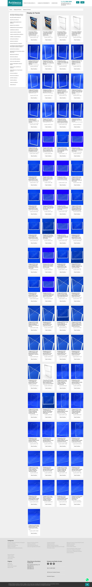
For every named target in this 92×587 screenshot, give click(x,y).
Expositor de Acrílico (14, 49)
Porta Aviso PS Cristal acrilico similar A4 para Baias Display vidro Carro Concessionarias (48, 382)
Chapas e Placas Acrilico (15, 36)
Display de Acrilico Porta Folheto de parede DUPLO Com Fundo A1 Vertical (33, 382)
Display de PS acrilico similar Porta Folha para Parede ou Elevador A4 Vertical (77, 91)
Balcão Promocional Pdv (15, 17)
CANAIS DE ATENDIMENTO (44, 3)
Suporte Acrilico (13, 77)
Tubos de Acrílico (14, 82)
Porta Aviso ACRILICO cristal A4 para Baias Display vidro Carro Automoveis (76, 33)
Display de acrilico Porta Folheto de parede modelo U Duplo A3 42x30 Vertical (48, 440)
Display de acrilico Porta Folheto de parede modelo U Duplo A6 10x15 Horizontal (48, 469)
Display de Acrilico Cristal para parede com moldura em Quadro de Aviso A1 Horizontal (48, 295)
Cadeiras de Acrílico (14, 29)
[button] (87, 584)
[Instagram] (51, 564)
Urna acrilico (13, 84)
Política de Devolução (12, 566)
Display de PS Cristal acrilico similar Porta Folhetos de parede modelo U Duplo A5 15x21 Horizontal (62, 469)
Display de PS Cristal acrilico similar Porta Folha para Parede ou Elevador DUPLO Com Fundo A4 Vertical (76, 324)
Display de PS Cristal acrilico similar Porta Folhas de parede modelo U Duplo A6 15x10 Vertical (62, 382)
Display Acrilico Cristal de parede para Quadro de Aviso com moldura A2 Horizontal (48, 266)
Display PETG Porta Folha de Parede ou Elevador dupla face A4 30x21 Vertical (62, 91)
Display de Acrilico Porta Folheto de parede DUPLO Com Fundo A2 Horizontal (62, 266)
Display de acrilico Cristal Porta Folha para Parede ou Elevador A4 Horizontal (62, 207)
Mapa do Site (10, 567)
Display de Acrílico (17, 9)
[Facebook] (48, 564)
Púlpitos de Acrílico (14, 75)
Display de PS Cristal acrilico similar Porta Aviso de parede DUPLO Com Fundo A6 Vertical (62, 295)
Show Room (10, 564)
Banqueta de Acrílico (14, 25)
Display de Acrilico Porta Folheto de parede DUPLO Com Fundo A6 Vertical (76, 295)
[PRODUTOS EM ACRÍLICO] (15, 1)
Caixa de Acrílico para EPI (15, 32)
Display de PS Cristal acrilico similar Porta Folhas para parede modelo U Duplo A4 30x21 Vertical (76, 411)
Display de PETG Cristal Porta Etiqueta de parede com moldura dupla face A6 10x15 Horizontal (48, 411)
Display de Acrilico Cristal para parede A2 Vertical (77, 120)
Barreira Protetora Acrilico (16, 27)
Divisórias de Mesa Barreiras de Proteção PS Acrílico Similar (17, 46)
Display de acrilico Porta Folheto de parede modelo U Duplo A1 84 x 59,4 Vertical (77, 440)
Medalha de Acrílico (14, 54)
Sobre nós (10, 563)
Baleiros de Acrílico (14, 19)
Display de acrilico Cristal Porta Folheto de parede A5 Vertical (48, 91)
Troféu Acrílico (13, 80)
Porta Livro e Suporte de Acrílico (15, 67)
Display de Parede (27, 9)
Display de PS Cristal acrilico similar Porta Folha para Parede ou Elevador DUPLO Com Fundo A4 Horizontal (76, 208)
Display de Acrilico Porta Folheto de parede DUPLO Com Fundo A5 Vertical (47, 324)
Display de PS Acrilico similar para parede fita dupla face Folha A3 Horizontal (48, 237)
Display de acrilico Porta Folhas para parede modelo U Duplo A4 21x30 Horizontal (62, 498)
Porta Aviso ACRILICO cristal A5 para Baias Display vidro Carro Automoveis (48, 33)
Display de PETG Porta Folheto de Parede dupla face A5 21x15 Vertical (77, 62)
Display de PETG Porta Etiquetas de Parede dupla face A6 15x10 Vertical (34, 62)
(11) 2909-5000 (51, 568)
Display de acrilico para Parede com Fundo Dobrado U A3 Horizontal (77, 498)
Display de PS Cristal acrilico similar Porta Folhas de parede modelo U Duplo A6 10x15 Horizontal (33, 469)
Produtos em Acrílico (29, 3)
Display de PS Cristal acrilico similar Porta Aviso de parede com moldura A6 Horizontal (48, 149)
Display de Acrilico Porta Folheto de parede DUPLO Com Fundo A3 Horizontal (76, 237)
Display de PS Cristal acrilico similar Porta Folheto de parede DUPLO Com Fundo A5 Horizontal (77, 179)
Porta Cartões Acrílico (15, 59)
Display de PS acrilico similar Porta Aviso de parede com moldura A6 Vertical (48, 62)
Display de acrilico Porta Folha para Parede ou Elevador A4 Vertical (34, 120)
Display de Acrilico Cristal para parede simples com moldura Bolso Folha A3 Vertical (62, 120)
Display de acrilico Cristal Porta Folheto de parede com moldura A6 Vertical (62, 62)
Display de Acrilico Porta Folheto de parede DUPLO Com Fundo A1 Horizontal (33, 295)
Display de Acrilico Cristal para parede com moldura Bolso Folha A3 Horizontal (62, 237)
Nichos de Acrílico (14, 56)
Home (11, 9)
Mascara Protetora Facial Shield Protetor (17, 52)
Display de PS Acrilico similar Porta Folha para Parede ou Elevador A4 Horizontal (48, 207)
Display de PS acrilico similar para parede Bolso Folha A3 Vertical (48, 120)
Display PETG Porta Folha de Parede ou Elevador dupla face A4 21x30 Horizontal (77, 266)
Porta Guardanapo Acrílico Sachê (16, 64)
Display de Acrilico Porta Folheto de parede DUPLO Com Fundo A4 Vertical (47, 353)
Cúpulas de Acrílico (51, 542)
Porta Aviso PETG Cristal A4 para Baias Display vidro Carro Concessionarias (62, 33)
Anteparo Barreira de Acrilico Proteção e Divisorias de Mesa (16, 15)
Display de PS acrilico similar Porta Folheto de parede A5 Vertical (33, 91)
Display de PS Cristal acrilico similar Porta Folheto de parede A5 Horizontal (48, 178)
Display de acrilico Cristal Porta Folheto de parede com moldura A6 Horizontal (77, 149)
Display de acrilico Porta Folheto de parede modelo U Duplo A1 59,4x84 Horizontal (34, 498)
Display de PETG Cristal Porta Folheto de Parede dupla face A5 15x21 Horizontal (62, 324)
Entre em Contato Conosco (54, 572)
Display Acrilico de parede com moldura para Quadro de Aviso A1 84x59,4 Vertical (33, 149)
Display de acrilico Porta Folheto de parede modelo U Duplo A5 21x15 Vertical (62, 411)
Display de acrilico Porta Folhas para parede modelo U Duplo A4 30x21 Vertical (34, 440)
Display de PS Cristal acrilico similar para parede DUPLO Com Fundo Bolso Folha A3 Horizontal (33, 266)
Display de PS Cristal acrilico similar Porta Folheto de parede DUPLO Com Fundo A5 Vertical (34, 324)
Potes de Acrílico (14, 73)
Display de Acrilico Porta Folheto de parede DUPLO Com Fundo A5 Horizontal (33, 207)
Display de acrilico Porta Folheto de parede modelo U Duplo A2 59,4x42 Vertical (62, 440)
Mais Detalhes (34, 39)
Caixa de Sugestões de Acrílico (16, 34)
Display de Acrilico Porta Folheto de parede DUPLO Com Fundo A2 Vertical (76, 353)
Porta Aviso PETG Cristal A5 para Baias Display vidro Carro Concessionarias (33, 33)
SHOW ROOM (54, 3)
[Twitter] (54, 564)
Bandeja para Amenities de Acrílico (15, 23)
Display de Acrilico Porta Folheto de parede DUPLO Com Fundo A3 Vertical (61, 353)
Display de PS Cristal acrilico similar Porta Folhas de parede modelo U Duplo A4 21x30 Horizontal (48, 498)
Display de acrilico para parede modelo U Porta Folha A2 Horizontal (34, 526)
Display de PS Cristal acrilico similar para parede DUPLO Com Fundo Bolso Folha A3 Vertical (33, 353)
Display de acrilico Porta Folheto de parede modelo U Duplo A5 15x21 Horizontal (77, 469)
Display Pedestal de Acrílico (16, 43)
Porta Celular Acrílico (15, 61)
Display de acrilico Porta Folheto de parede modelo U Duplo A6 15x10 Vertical (77, 382)
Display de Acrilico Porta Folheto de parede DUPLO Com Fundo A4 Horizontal (33, 237)
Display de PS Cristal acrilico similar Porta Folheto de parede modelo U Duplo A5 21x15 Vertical (33, 411)
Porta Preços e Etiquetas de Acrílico (16, 71)
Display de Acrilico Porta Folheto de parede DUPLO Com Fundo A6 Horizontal (33, 178)
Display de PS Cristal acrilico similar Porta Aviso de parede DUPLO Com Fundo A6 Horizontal (62, 150)
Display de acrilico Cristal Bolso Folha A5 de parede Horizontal (62, 178)
